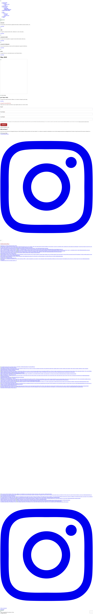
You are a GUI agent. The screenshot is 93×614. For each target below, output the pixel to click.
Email (1, 106)
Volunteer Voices (6, 4)
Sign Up (4, 124)
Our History (6, 13)
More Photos (2, 609)
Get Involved (4, 3)
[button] (0, 0)
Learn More (2, 26)
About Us (3, 12)
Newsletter (4, 16)
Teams (5, 5)
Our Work (5, 14)
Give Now (6, 7)
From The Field (4, 2)
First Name (2, 111)
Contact (3, 17)
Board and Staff (6, 15)
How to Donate (4, 6)
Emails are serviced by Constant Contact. (84, 121)
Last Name (2, 116)
